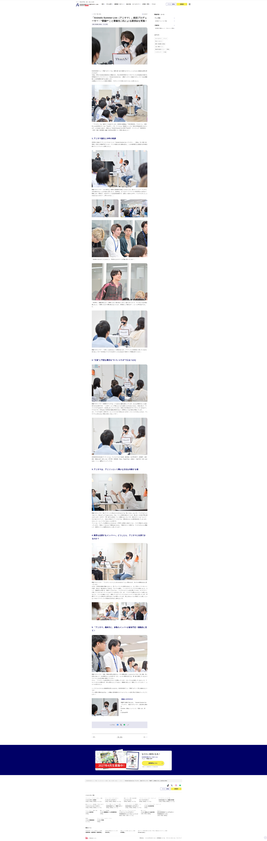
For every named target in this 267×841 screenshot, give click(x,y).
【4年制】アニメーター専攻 (161, 21)
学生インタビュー (158, 41)
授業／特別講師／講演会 (160, 43)
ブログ (121, 780)
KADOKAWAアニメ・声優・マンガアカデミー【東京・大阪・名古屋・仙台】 (102, 780)
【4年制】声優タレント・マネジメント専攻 (164, 28)
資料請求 (182, 5)
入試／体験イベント (159, 46)
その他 (164, 52)
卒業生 (168, 49)
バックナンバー (158, 52)
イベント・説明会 (171, 5)
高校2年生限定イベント (160, 49)
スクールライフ (158, 38)
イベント (165, 38)
